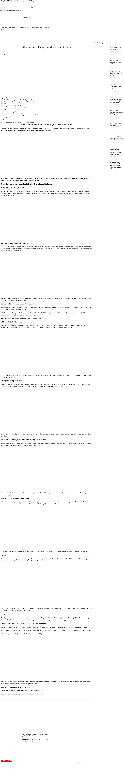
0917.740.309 (7, 761)
